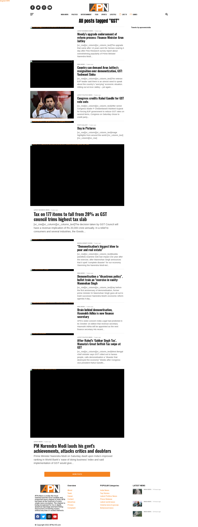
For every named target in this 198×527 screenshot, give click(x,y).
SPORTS (104, 14)
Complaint (71, 508)
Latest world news (107, 502)
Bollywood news (106, 508)
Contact (70, 499)
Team (69, 493)
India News (64, 14)
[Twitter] (43, 516)
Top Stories (104, 493)
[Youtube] (55, 516)
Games (135, 14)
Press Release (106, 499)
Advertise (71, 502)
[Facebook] (38, 516)
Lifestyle (113, 14)
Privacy (70, 505)
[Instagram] (49, 516)
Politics (75, 14)
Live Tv (124, 14)
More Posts (77, 474)
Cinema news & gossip (109, 505)
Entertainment (86, 14)
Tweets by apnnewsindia (141, 28)
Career (70, 496)
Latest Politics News (108, 496)
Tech (96, 14)
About (69, 490)
